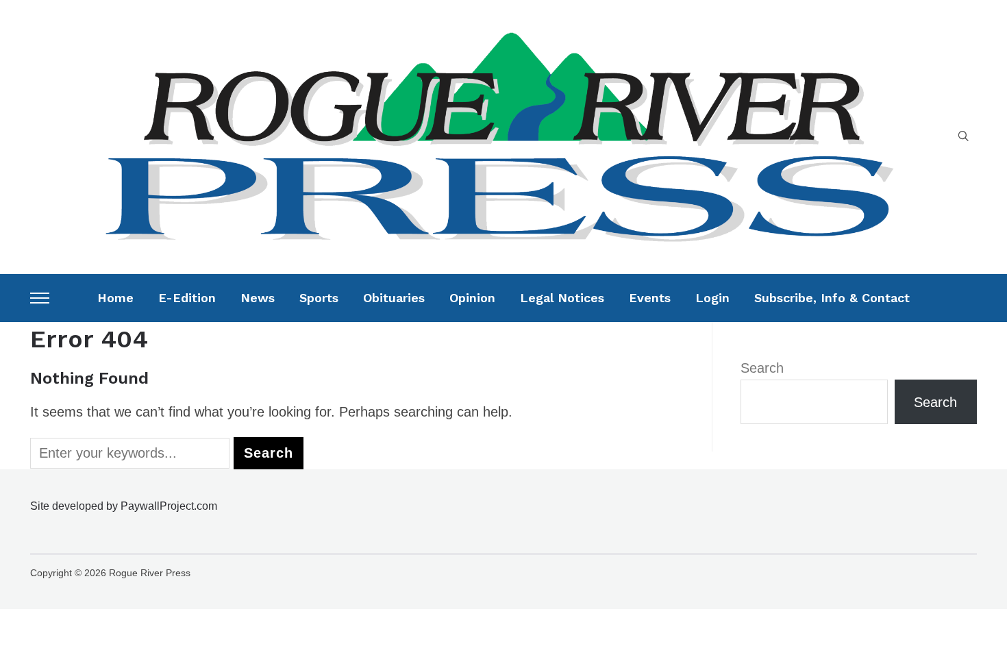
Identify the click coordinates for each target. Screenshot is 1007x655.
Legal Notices (562, 298)
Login (712, 298)
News (257, 298)
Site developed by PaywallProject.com (123, 506)
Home (115, 298)
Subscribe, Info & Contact (832, 298)
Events (650, 298)
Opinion (472, 298)
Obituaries (394, 298)
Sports (318, 298)
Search (762, 367)
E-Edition (187, 298)
